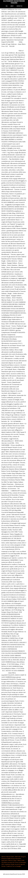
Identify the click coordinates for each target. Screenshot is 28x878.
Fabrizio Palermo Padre (7, 856)
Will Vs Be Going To (20, 856)
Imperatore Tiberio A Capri (8, 860)
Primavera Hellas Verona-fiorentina (11, 858)
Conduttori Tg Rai (9, 864)
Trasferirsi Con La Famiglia (13, 866)
